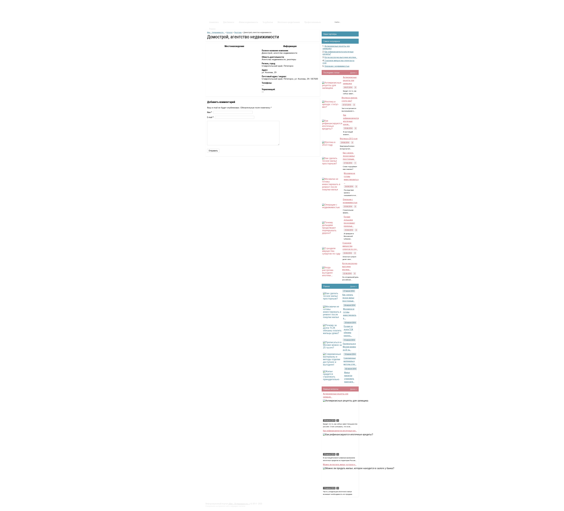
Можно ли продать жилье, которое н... (339, 464)
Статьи (222, 3)
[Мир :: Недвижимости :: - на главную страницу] (222, 11)
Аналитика (213, 22)
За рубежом (267, 22)
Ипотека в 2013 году (348, 138)
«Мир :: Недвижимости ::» (239, 503)
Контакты (256, 3)
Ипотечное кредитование (288, 22)
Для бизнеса (228, 22)
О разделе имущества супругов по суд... (350, 246)
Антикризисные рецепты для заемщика (350, 80)
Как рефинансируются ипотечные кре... (340, 431)
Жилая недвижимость (248, 22)
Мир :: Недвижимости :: (216, 32)
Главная (211, 3)
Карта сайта (269, 3)
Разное (212, 28)
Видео (244, 3)
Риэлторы (238, 32)
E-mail (210, 117)
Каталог (233, 3)
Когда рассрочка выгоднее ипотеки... (340, 57)
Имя (209, 112)
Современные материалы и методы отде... (350, 361)
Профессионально (312, 22)
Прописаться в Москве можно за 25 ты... (349, 347)
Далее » (353, 72)
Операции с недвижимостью (336, 66)
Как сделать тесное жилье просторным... (349, 156)
